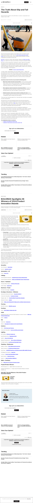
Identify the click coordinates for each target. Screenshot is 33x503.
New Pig (2, 59)
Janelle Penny (3, 209)
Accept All (16, 501)
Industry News (3, 196)
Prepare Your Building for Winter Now (10, 121)
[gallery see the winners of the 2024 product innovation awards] (6, 380)
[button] (1, 2)
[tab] (3, 156)
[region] (16, 158)
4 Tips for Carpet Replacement (18, 69)
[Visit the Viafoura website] (30, 160)
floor (14, 103)
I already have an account (16, 167)
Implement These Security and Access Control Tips (12, 122)
